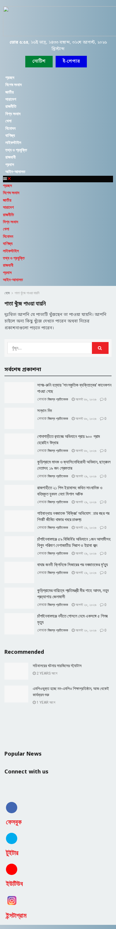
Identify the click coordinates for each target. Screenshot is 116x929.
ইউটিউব (14, 883)
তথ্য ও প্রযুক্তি (16, 150)
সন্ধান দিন (44, 410)
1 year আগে (45, 702)
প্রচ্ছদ (9, 77)
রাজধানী (10, 157)
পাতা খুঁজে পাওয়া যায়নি (27, 293)
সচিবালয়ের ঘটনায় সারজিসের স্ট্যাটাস (57, 665)
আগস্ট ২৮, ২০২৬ (85, 605)
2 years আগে (46, 673)
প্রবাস (9, 164)
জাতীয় (9, 92)
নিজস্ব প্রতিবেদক (58, 399)
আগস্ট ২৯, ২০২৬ (85, 476)
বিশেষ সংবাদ (13, 84)
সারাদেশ (10, 99)
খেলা (8, 120)
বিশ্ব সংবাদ (13, 113)
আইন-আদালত (15, 171)
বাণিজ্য (10, 135)
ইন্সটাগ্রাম (16, 915)
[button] (71, 61)
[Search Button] (100, 348)
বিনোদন (10, 128)
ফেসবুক (14, 822)
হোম (7, 293)
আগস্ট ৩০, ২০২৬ (85, 399)
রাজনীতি (10, 106)
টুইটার (12, 853)
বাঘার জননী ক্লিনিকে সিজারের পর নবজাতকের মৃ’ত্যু (72, 564)
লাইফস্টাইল (13, 142)
